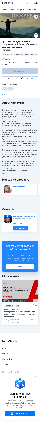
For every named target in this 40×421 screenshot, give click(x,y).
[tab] (20, 348)
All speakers (6, 199)
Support (5, 364)
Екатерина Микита (19, 186)
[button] (20, 348)
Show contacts (18, 224)
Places (12, 10)
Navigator (20, 10)
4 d (36, 305)
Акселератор (9, 305)
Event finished (20, 71)
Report (4, 94)
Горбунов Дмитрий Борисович (24, 216)
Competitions (31, 10)
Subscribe (22, 228)
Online (17, 305)
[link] (20, 302)
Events (4, 10)
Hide (3, 173)
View (20, 266)
